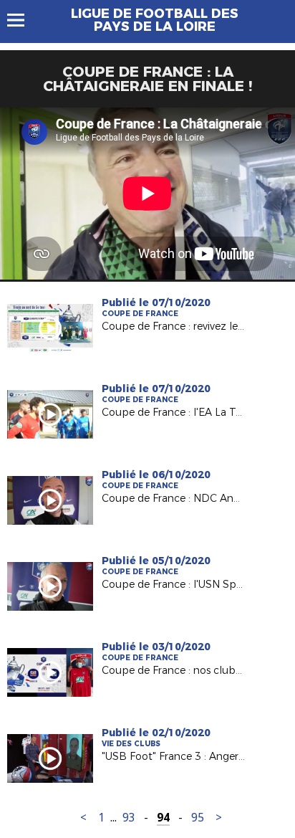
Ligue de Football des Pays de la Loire (154, 20)
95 (197, 817)
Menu (22, 20)
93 (128, 817)
